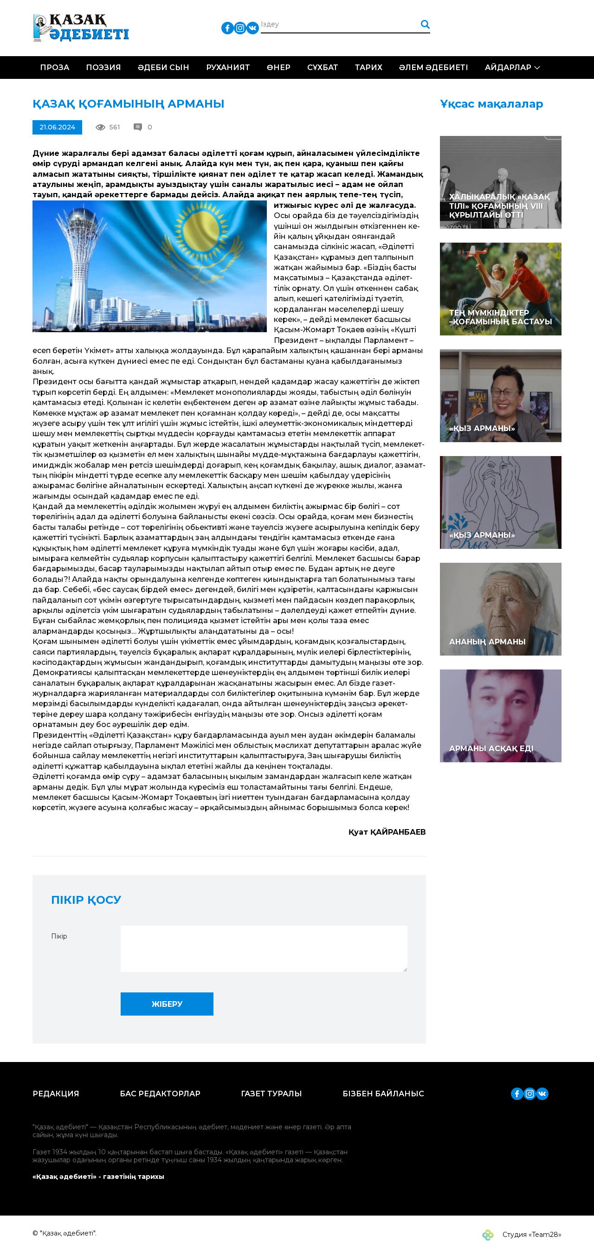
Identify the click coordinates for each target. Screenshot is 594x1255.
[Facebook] (227, 27)
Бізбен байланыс (383, 1093)
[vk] (252, 27)
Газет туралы (271, 1093)
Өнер (279, 67)
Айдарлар (508, 67)
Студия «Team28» (531, 1234)
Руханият (228, 67)
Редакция (55, 1093)
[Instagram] (240, 27)
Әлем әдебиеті (433, 67)
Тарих (368, 67)
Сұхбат (322, 67)
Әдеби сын (163, 67)
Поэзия (103, 67)
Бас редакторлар (160, 1093)
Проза (54, 67)
